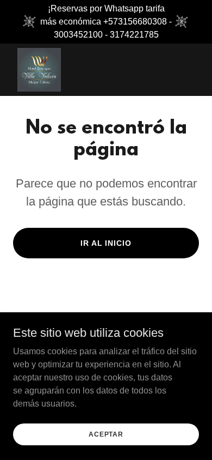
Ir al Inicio (106, 243)
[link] (39, 70)
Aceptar (106, 434)
